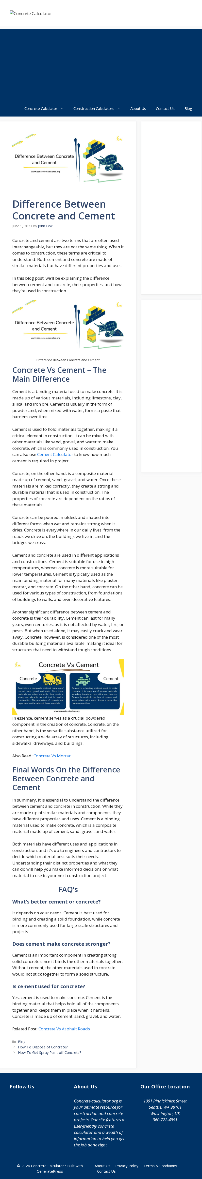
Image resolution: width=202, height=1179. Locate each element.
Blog (188, 108)
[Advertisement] (101, 63)
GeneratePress (50, 1171)
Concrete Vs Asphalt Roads (64, 1029)
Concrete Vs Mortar (52, 756)
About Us (138, 108)
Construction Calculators (93, 108)
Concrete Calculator (40, 108)
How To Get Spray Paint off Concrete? (49, 1052)
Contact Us (165, 108)
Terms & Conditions (160, 1165)
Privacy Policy (126, 1165)
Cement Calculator (55, 454)
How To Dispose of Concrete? (43, 1047)
